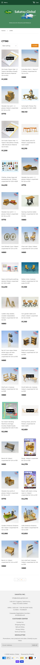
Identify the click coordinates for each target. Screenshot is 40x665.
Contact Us (20, 622)
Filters (35, 45)
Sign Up (34, 645)
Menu (6, 2)
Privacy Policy (20, 629)
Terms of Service (20, 631)
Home (3, 30)
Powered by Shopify (27, 654)
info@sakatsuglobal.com (20, 598)
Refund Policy (20, 627)
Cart (37, 2)
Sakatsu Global (14, 654)
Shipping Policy (20, 624)
